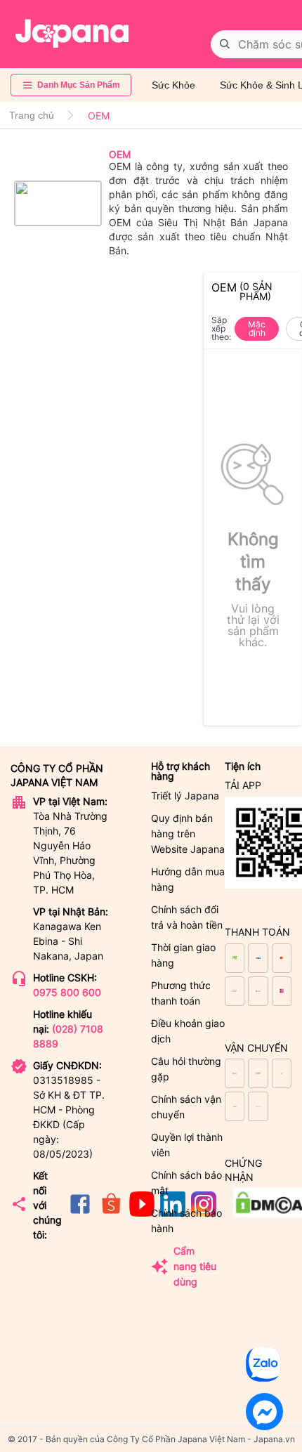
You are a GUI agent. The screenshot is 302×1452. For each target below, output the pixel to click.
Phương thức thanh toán (181, 993)
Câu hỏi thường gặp (186, 1069)
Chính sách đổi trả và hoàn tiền (187, 917)
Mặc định (256, 328)
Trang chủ (31, 115)
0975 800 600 (67, 992)
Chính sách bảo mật (186, 1182)
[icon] (80, 1213)
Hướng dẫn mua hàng (188, 879)
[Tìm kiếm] (224, 44)
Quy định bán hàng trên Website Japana (188, 833)
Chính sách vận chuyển (186, 1106)
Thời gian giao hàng (183, 955)
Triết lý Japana (185, 796)
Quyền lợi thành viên (187, 1144)
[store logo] (72, 33)
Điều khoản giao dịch (188, 1031)
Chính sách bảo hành (186, 1220)
